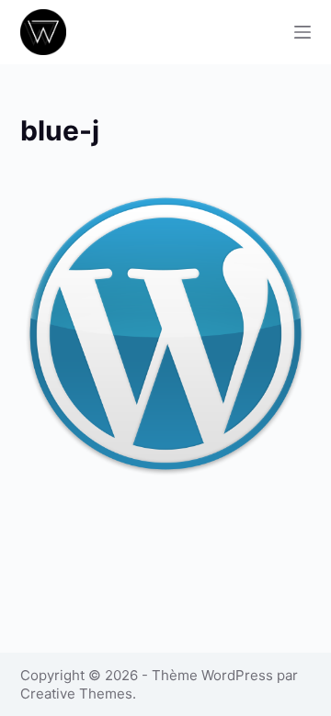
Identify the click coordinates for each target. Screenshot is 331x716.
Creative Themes (76, 693)
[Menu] (302, 32)
